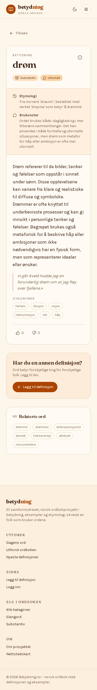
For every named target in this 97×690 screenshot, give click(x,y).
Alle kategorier (18, 609)
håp (57, 315)
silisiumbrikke (26, 444)
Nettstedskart (18, 654)
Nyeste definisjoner (22, 557)
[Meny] (86, 9)
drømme (22, 427)
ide (45, 315)
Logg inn (13, 587)
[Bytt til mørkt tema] (74, 9)
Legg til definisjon (38, 387)
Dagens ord (16, 542)
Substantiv (15, 624)
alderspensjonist (68, 427)
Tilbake (21, 33)
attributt (64, 436)
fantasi (21, 306)
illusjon (38, 306)
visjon (55, 306)
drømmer (42, 427)
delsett (21, 436)
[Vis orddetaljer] (80, 57)
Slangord (13, 617)
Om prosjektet (18, 647)
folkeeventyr (42, 436)
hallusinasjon (25, 315)
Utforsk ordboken (21, 550)
